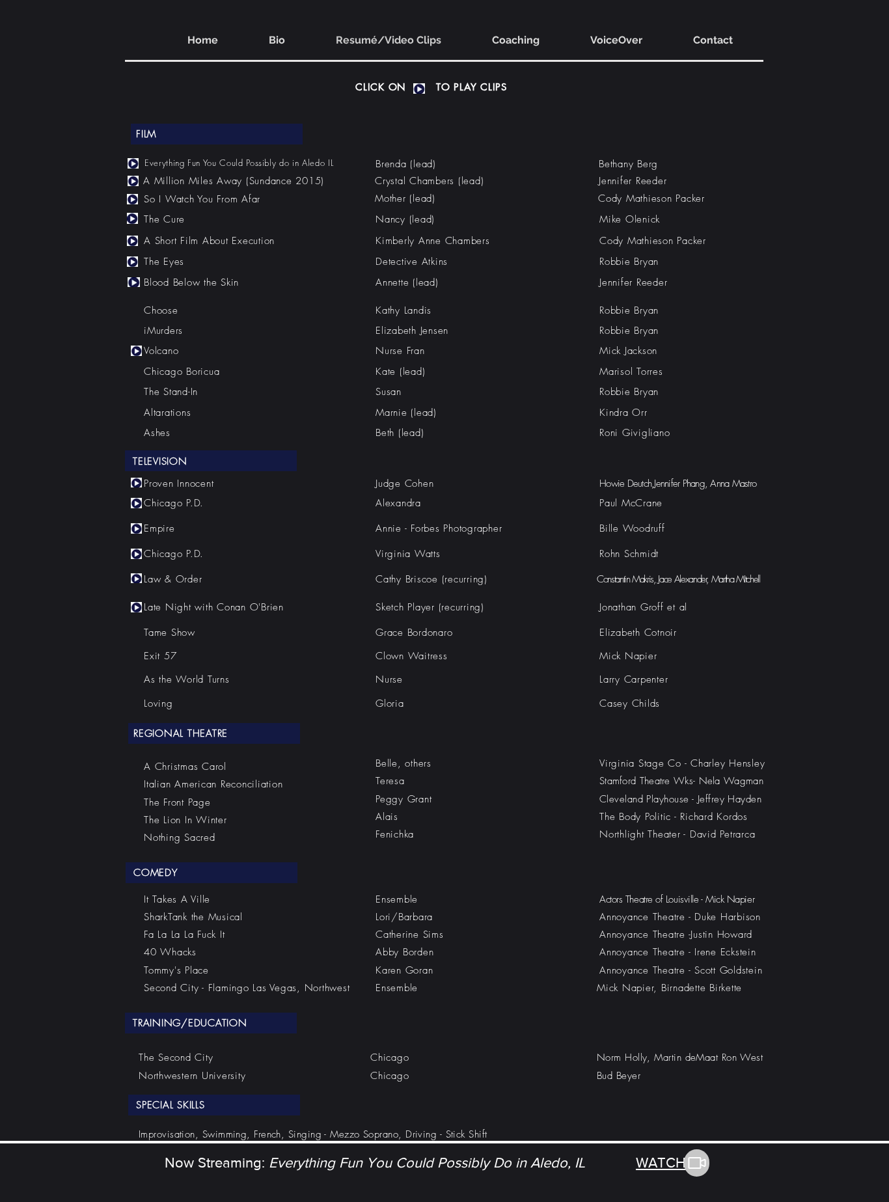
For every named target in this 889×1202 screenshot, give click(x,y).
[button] (419, 88)
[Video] (696, 1163)
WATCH (661, 1162)
